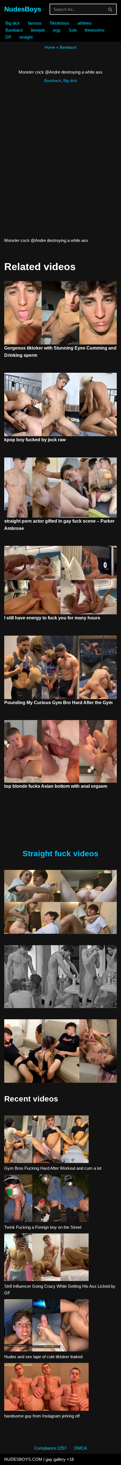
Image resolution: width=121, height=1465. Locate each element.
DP (8, 37)
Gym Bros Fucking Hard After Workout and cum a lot (52, 1168)
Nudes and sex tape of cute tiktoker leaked (43, 1356)
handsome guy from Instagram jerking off (42, 1416)
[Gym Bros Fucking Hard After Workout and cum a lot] (46, 1140)
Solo (73, 30)
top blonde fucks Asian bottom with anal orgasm (55, 786)
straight (26, 37)
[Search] (110, 9)
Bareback (14, 30)
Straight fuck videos (60, 853)
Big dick (12, 23)
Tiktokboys (60, 23)
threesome (94, 30)
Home (49, 47)
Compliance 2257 (50, 1448)
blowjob (38, 30)
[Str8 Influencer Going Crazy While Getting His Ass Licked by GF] (46, 1258)
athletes (84, 23)
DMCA (80, 1448)
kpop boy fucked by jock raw (35, 439)
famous (35, 23)
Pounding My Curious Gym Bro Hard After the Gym (58, 702)
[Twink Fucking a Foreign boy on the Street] (46, 1199)
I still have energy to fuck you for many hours (52, 617)
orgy (57, 30)
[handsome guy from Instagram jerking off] (46, 1387)
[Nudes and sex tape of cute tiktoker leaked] (46, 1326)
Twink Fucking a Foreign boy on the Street (42, 1227)
